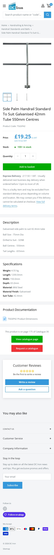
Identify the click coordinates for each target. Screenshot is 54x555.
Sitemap (6, 549)
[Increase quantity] (33, 156)
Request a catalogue (27, 348)
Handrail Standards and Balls (15, 29)
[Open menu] (4, 6)
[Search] (47, 15)
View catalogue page (27, 339)
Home (4, 25)
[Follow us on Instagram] (5, 509)
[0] (49, 5)
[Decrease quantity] (18, 156)
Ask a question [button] (27, 389)
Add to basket (27, 166)
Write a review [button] (27, 382)
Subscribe (12, 485)
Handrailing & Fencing (20, 25)
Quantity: (8, 156)
